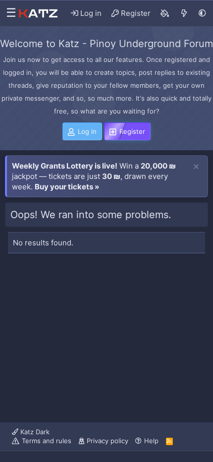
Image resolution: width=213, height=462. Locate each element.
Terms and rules (46, 441)
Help (151, 441)
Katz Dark (34, 432)
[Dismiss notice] (196, 167)
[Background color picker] (165, 13)
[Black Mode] (202, 13)
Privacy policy (107, 441)
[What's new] (184, 13)
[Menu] (8, 13)
